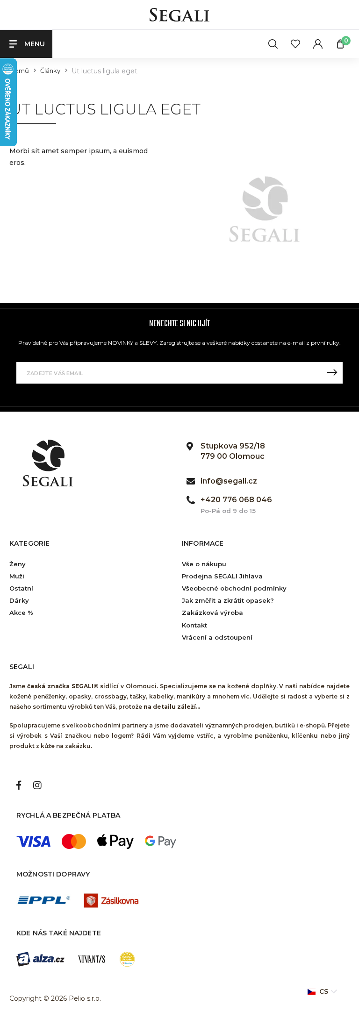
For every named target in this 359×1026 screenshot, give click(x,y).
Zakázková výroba (212, 612)
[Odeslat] (332, 373)
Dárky (19, 600)
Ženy (17, 564)
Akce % (21, 612)
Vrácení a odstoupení (217, 637)
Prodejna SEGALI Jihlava (222, 576)
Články (50, 70)
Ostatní (21, 588)
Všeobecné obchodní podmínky (234, 588)
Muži (16, 576)
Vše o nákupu (204, 564)
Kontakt (194, 625)
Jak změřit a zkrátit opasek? (228, 600)
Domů (19, 70)
